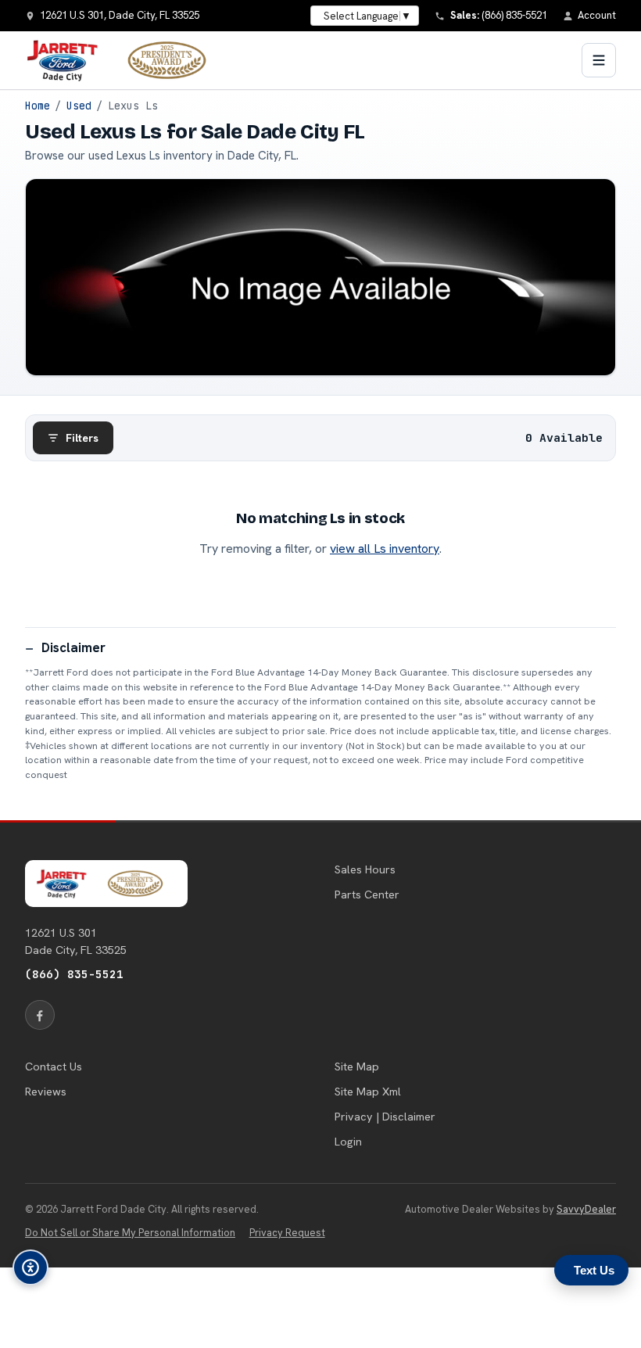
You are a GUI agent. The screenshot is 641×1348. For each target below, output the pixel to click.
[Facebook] (40, 1015)
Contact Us (53, 1066)
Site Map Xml (368, 1091)
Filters (82, 438)
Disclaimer (73, 647)
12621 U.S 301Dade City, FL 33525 (76, 941)
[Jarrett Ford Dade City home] (126, 60)
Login (348, 1142)
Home (37, 106)
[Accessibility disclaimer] (30, 1267)
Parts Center (367, 894)
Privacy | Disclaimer (385, 1117)
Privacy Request (287, 1232)
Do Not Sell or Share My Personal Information (130, 1232)
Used (78, 106)
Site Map (357, 1066)
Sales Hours (365, 869)
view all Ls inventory (384, 548)
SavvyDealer (586, 1209)
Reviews (45, 1091)
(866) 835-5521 (74, 973)
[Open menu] (599, 60)
